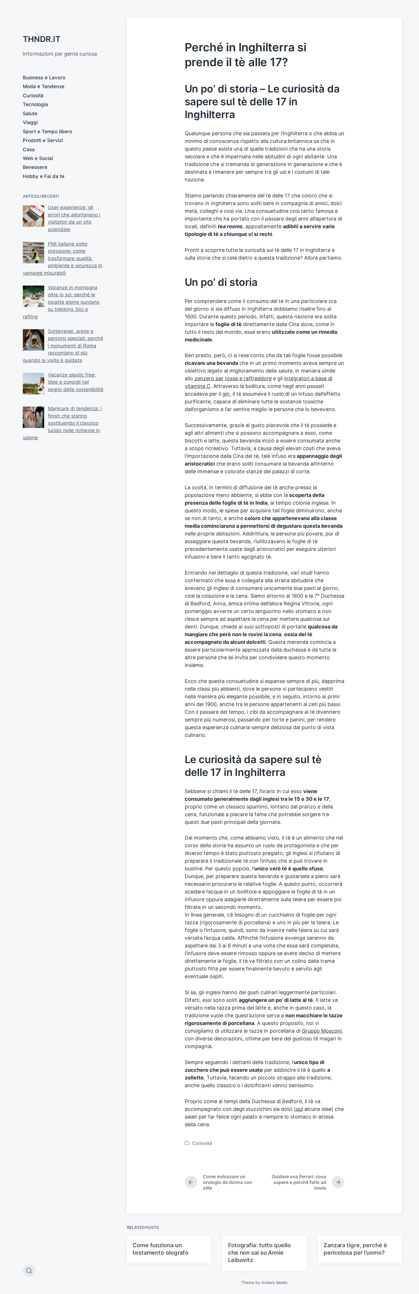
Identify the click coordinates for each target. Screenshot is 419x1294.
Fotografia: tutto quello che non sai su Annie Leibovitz (259, 1252)
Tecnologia (35, 104)
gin (226, 394)
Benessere (35, 167)
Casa (29, 149)
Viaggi (30, 122)
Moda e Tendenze (43, 86)
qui (299, 1109)
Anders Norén (274, 1282)
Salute (30, 113)
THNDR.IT (41, 39)
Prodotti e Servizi (43, 140)
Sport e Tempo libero (47, 131)
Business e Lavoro (44, 77)
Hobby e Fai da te (43, 176)
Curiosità (33, 95)
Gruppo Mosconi (322, 1031)
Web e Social (38, 158)
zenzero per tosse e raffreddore (233, 378)
